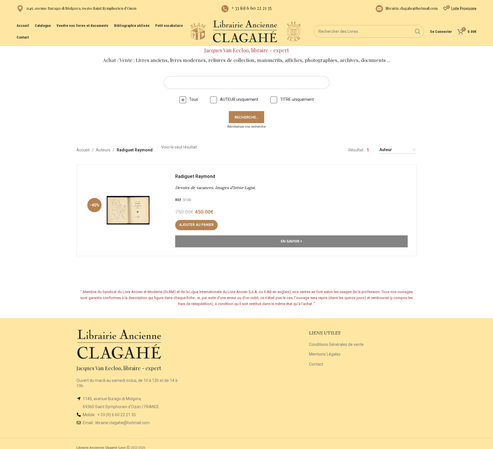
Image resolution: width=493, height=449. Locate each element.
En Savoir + (291, 241)
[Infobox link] (76, 8)
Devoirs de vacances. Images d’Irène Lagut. (215, 187)
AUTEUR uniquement (239, 99)
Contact (316, 364)
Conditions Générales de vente (336, 344)
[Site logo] (198, 31)
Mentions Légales (325, 354)
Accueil (83, 150)
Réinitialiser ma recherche (246, 127)
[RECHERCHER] (417, 31)
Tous (193, 99)
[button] (196, 225)
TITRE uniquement (297, 99)
